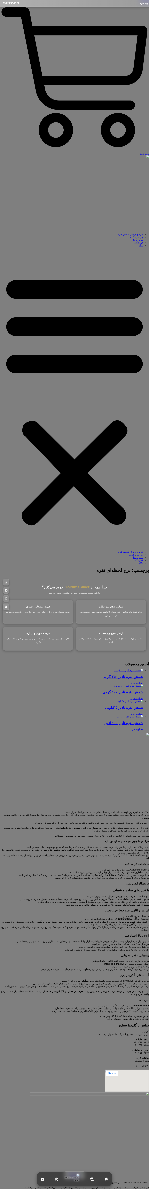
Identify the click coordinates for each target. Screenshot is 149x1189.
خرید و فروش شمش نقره (130, 234)
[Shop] (92, 1179)
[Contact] (42, 1179)
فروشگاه (138, 242)
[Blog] (56, 1179)
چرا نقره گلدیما (136, 237)
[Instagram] (6, 582)
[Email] (6, 607)
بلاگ (141, 245)
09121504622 (11, 3)
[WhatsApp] (6, 598)
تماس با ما (138, 240)
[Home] (106, 1179)
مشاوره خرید (137, 683)
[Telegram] (6, 590)
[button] (74, 398)
